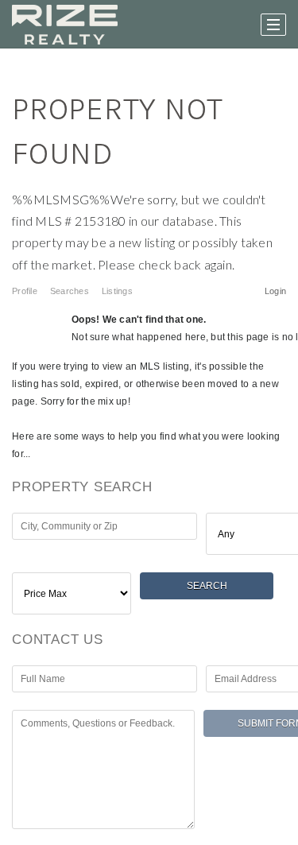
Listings (117, 291)
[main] (149, 446)
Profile (24, 291)
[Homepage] (65, 25)
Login (275, 291)
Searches (69, 291)
